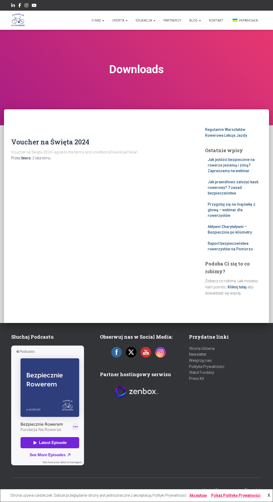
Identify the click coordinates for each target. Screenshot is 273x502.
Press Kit (196, 378)
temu (41, 158)
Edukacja (144, 20)
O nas (96, 20)
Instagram (26, 6)
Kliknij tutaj (237, 287)
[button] (103, 20)
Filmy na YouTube (34, 6)
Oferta (118, 20)
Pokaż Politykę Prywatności (235, 495)
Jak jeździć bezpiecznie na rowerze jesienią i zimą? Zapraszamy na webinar (231, 165)
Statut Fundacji (201, 372)
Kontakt (216, 20)
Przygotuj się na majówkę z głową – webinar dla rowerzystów (231, 210)
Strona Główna (202, 348)
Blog (193, 20)
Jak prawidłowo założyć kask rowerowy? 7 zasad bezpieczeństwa (233, 187)
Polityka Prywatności (206, 366)
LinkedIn (13, 6)
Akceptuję (198, 495)
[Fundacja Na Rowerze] (18, 20)
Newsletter (198, 354)
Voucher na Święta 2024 (50, 142)
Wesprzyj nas (200, 360)
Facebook (19, 6)
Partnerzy (172, 20)
